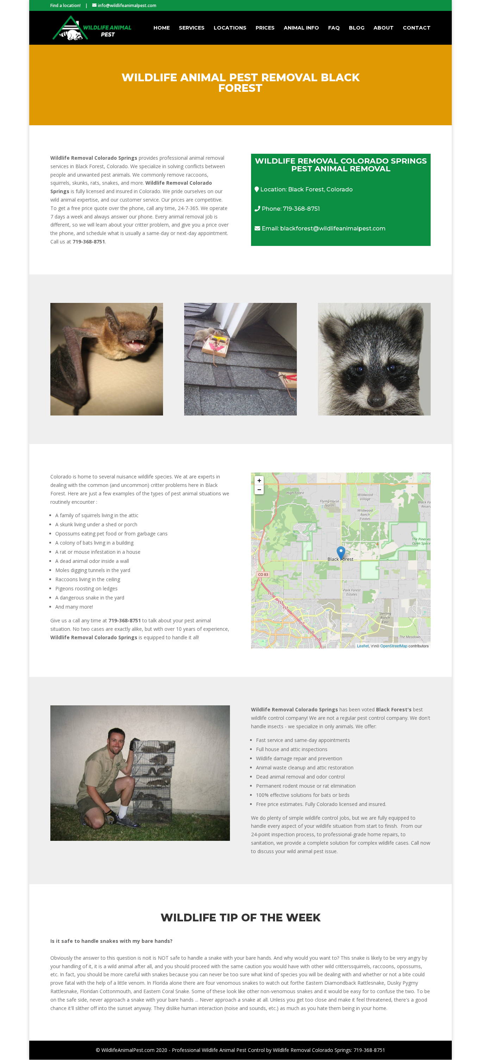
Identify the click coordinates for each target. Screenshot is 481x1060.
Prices (265, 28)
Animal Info (301, 28)
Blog (356, 28)
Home (162, 28)
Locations (230, 28)
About (384, 28)
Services (192, 28)
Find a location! (65, 5)
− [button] (259, 489)
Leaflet (363, 645)
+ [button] (259, 480)
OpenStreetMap (393, 645)
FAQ (334, 28)
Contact (417, 28)
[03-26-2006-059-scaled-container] (140, 839)
